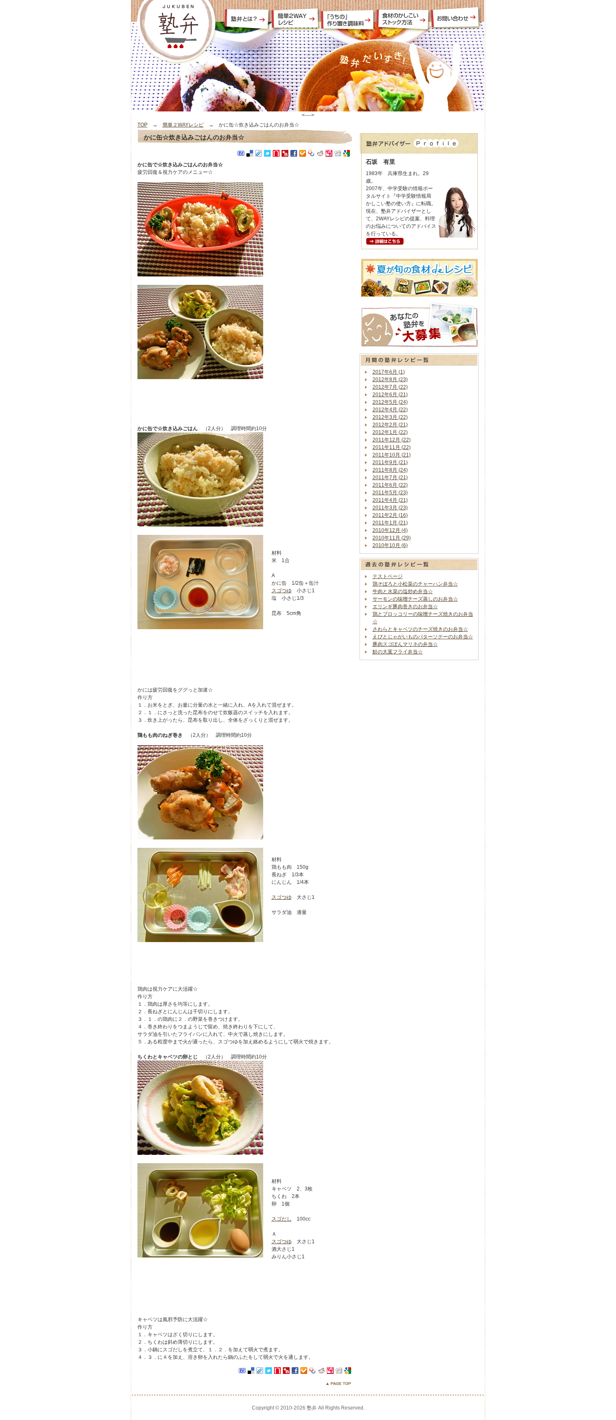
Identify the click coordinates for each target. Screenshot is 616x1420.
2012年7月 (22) (390, 387)
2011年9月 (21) (390, 462)
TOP (142, 125)
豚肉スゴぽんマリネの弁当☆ (405, 644)
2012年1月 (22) (390, 432)
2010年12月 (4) (390, 530)
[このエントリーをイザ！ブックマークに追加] (329, 153)
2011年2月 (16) (390, 515)
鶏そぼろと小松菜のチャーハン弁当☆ (415, 584)
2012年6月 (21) (390, 395)
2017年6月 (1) (389, 372)
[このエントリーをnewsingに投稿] (276, 153)
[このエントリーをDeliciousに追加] (249, 153)
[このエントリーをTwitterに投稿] (267, 153)
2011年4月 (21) (390, 500)
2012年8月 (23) (390, 379)
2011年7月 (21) (390, 477)
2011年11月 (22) (392, 447)
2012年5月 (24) (390, 402)
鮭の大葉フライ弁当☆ (398, 652)
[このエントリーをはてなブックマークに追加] (241, 153)
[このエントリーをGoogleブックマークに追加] (346, 153)
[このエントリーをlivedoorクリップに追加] (258, 153)
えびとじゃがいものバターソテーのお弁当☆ (423, 637)
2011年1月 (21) (390, 523)
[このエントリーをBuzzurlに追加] (285, 153)
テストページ (388, 576)
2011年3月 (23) (390, 508)
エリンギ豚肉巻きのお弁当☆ (405, 606)
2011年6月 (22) (390, 485)
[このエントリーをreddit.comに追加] (320, 153)
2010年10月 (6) (390, 545)
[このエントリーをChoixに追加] (302, 153)
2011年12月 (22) (392, 440)
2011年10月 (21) (392, 455)
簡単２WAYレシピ (183, 125)
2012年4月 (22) (390, 410)
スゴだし (282, 1219)
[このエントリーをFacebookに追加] (293, 153)
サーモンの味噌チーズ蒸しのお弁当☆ (415, 599)
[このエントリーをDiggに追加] (337, 153)
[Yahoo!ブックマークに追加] (311, 153)
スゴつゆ (282, 591)
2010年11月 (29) (392, 538)
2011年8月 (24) (390, 470)
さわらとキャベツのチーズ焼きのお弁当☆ (420, 629)
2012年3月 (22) (390, 417)
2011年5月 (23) (390, 493)
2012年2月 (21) (390, 425)
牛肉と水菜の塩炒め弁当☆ (403, 591)
